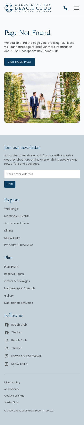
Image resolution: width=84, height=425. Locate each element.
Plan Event (11, 267)
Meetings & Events (16, 216)
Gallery (9, 296)
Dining (8, 230)
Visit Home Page (20, 62)
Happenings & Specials (19, 288)
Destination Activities (18, 303)
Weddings (11, 209)
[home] (27, 8)
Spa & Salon (12, 238)
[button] (76, 8)
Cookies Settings (14, 395)
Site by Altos (11, 402)
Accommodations (16, 223)
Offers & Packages (17, 281)
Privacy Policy (12, 382)
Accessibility (11, 389)
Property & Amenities (18, 245)
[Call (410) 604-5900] (65, 7)
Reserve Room (14, 274)
